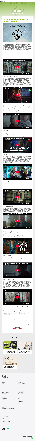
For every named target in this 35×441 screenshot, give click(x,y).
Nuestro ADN (3, 391)
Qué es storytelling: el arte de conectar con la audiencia (9, 367)
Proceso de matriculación (5, 396)
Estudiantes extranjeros (5, 397)
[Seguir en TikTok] (18, 328)
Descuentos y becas (4, 398)
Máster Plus (3, 382)
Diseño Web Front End (21, 382)
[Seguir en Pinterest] (21, 328)
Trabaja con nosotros (21, 393)
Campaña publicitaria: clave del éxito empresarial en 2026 (9, 352)
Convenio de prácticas (21, 392)
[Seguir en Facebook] (13, 328)
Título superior (4, 381)
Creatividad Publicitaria (18, 13)
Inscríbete (8, 324)
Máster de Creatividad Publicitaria (9, 318)
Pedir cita (3, 399)
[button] (33, 1)
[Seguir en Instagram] (15, 328)
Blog (13, 13)
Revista (3, 402)
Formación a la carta (4, 393)
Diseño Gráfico (20, 381)
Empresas (19, 396)
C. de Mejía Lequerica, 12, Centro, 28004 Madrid (8, 408)
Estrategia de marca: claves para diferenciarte (24, 352)
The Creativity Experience (5, 392)
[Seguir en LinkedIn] (16, 328)
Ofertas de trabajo (20, 391)
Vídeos (3, 403)
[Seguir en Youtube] (20, 328)
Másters (3, 383)
